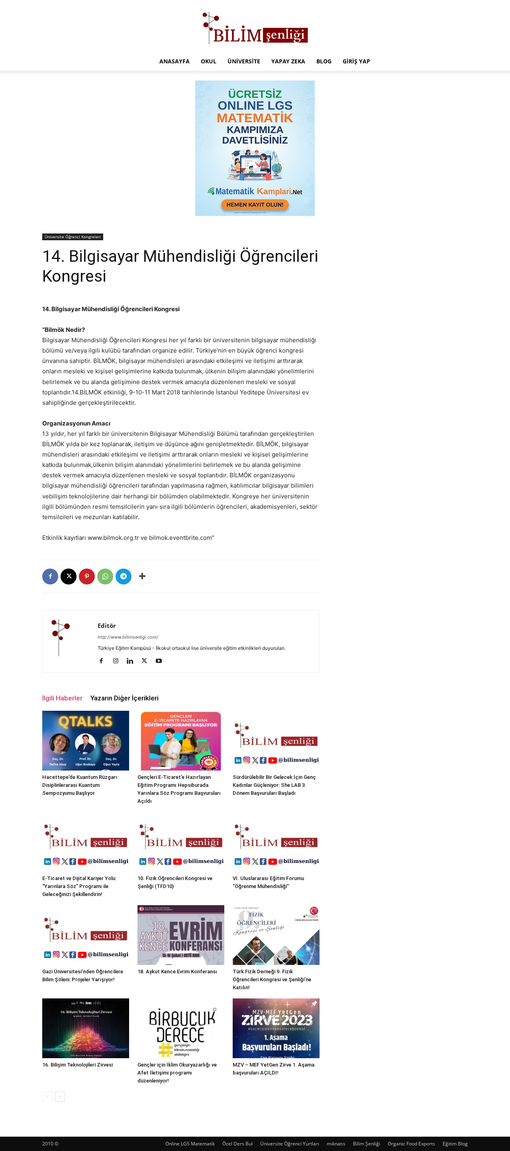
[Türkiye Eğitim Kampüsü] (255, 26)
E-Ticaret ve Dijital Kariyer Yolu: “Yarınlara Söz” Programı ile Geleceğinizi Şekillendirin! (79, 886)
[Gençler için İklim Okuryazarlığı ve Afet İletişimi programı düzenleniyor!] (180, 1028)
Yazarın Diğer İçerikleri (124, 698)
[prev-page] (47, 1097)
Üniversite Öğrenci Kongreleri (73, 236)
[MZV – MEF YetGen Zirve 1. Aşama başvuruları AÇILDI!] (276, 1028)
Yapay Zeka (288, 61)
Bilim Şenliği (366, 1143)
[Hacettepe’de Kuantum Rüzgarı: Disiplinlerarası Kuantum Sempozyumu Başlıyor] (85, 741)
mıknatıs (336, 1143)
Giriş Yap (356, 61)
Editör (107, 625)
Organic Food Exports (411, 1143)
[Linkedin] (132, 661)
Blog (324, 61)
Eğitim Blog (455, 1143)
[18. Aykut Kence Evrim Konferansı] (180, 935)
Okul (208, 61)
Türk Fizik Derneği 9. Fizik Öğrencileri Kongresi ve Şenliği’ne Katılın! (272, 979)
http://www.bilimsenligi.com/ (128, 637)
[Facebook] (50, 576)
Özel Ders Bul (237, 1143)
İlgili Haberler (62, 698)
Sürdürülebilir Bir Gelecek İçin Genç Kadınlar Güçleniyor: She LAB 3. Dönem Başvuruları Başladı (274, 785)
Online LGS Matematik (190, 1143)
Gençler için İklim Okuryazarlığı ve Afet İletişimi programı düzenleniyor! (177, 1073)
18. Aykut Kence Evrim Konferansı (177, 972)
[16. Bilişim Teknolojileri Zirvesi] (85, 1028)
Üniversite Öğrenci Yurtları (289, 1143)
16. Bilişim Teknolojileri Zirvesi (77, 1065)
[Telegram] (123, 576)
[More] (142, 576)
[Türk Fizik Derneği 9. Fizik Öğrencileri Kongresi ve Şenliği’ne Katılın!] (276, 935)
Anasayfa (174, 61)
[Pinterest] (87, 576)
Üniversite (244, 61)
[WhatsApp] (105, 576)
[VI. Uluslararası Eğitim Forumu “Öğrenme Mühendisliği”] (276, 842)
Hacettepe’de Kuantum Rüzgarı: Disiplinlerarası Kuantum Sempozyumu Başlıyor (80, 785)
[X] (68, 576)
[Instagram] (118, 661)
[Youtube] (161, 661)
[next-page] (60, 1097)
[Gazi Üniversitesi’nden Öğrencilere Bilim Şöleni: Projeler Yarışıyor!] (85, 935)
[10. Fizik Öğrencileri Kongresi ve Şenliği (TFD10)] (180, 842)
